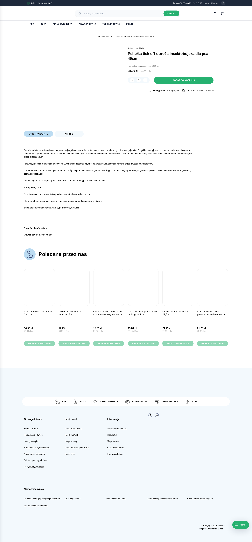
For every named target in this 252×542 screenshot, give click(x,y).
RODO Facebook (115, 447)
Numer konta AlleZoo (117, 428)
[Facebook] (223, 3)
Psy (32, 24)
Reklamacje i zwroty (33, 435)
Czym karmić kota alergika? (200, 498)
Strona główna (103, 37)
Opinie (69, 134)
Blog (206, 3)
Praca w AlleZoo (115, 454)
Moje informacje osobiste (77, 447)
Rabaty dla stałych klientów (37, 447)
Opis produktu (38, 134)
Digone (221, 529)
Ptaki (129, 24)
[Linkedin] (157, 415)
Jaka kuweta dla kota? (116, 498)
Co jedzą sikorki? (72, 498)
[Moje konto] (215, 13)
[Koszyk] (222, 13)
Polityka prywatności (34, 466)
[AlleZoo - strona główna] (37, 13)
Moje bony (70, 454)
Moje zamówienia (73, 428)
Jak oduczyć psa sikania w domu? (162, 498)
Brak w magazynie (39, 343)
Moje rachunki (72, 435)
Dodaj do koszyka (184, 80)
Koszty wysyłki (31, 441)
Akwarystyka (87, 24)
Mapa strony (113, 441)
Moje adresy (71, 441)
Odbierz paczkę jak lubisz (36, 460)
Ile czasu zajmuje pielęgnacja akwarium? (43, 498)
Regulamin (112, 435)
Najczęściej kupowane (34, 454)
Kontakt (214, 3)
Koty (44, 24)
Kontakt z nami (31, 428)
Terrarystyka (111, 24)
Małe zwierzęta (62, 24)
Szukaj (171, 13)
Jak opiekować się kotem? (36, 505)
